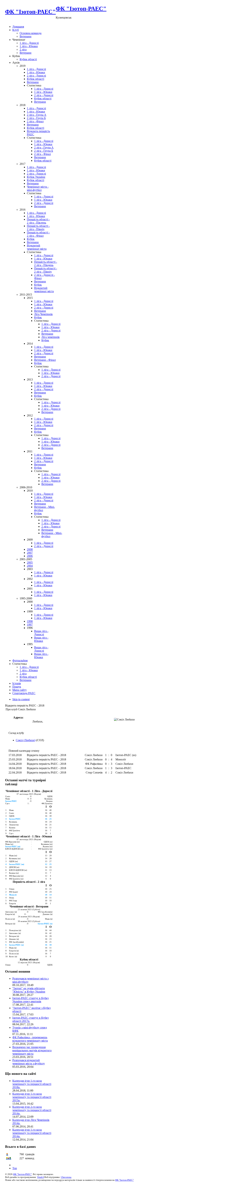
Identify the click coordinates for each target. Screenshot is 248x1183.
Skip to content (21, 699)
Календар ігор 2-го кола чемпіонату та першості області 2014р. (31, 1110)
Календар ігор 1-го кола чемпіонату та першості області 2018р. (31, 1084)
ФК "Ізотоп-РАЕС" (22, 1174)
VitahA (40, 1177)
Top (14, 1168)
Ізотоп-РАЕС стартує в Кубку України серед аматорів (30, 1000)
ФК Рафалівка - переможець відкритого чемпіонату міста (30, 1039)
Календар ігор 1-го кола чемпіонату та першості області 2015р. (31, 1097)
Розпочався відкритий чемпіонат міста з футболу (28, 1062)
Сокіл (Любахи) (25, 740)
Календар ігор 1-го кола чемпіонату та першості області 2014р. (31, 1133)
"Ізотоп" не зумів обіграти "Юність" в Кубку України (28, 990)
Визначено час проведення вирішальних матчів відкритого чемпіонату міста (32, 1050)
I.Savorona (66, 1177)
